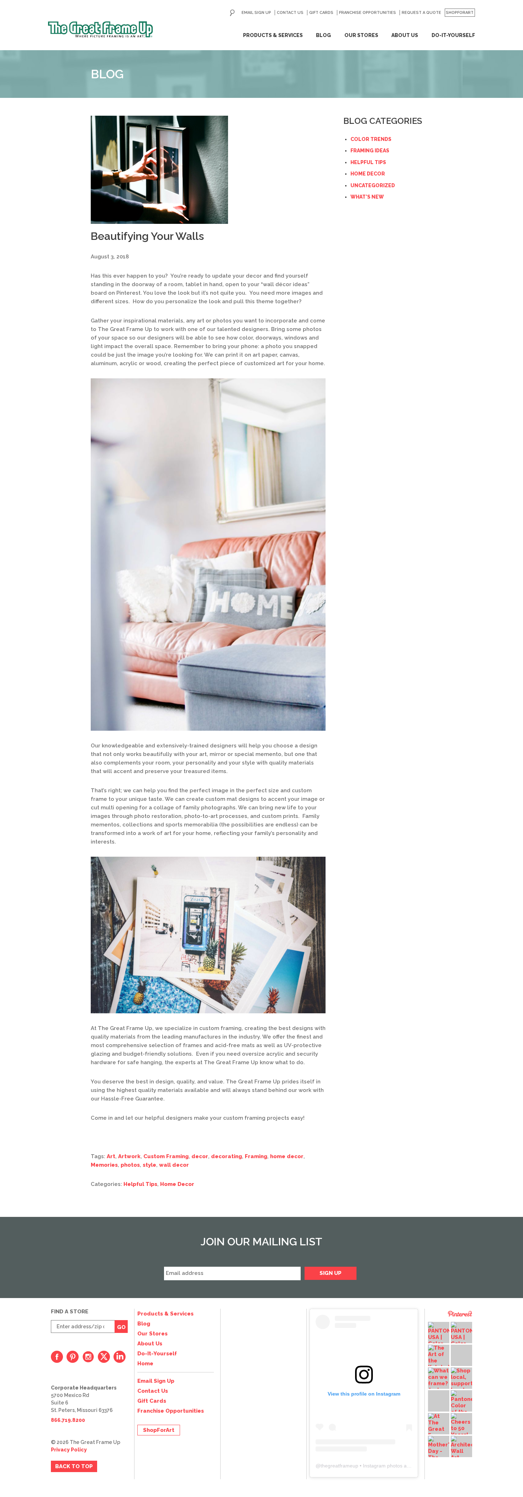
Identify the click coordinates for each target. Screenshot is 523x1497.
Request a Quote (421, 12)
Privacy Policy (69, 1450)
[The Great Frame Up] (100, 29)
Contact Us (290, 12)
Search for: (232, 13)
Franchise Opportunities (367, 12)
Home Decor (177, 1184)
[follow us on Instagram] (88, 1357)
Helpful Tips (140, 1184)
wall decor (174, 1165)
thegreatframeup (339, 1466)
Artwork (129, 1156)
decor (199, 1156)
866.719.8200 (68, 1420)
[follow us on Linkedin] (119, 1357)
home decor (286, 1156)
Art (111, 1156)
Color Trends (370, 139)
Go (121, 1327)
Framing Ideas (369, 150)
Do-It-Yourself (453, 35)
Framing (256, 1156)
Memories (104, 1165)
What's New (367, 197)
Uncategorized (372, 185)
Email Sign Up (256, 12)
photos (130, 1165)
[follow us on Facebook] (57, 1357)
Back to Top (74, 1466)
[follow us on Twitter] (104, 1357)
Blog (323, 35)
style (149, 1165)
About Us (404, 35)
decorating (226, 1156)
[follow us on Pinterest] (73, 1357)
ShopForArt (460, 12)
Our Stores (361, 35)
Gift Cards (321, 12)
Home (145, 1363)
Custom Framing (166, 1156)
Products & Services (273, 35)
